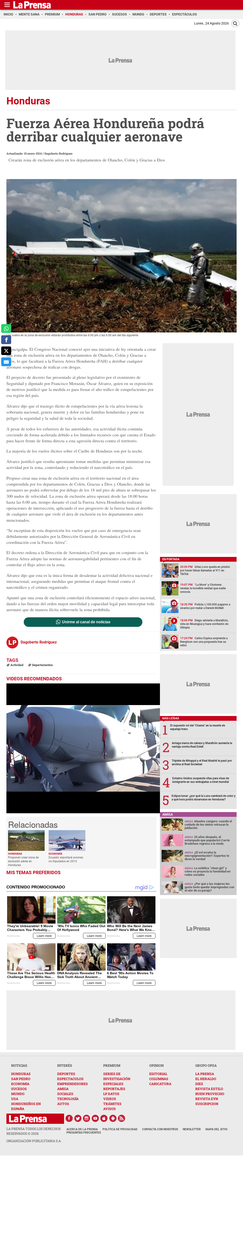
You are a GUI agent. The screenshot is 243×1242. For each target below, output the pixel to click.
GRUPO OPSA (206, 1065)
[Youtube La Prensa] (95, 1118)
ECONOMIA (20, 1083)
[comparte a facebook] (6, 339)
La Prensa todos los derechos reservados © (33, 1131)
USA (14, 1098)
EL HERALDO (205, 1078)
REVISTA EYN (206, 1098)
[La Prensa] (28, 1119)
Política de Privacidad (120, 1129)
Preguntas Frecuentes (83, 1132)
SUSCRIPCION (206, 1103)
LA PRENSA (204, 1074)
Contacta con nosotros (160, 1129)
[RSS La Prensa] (122, 1118)
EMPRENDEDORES (72, 1083)
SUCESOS (19, 1088)
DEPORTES (66, 1074)
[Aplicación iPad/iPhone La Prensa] (104, 1118)
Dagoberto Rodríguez (58, 153)
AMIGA (63, 1088)
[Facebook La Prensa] (69, 1118)
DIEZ (199, 1083)
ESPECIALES (113, 1083)
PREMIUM (111, 1065)
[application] (83, 748)
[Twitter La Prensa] (78, 1118)
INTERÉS (64, 1065)
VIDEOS (109, 1098)
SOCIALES (65, 1093)
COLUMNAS (158, 1078)
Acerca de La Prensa (82, 1129)
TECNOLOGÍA (68, 1098)
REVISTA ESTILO (209, 1088)
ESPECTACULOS (70, 1078)
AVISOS (109, 1108)
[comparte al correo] (6, 361)
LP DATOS (111, 1093)
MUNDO (17, 1093)
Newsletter (192, 1129)
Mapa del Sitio (216, 1129)
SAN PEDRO (20, 1078)
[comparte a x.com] (6, 350)
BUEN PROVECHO (209, 1093)
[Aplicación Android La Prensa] (113, 1118)
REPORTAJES (114, 1088)
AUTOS (63, 1103)
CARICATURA (160, 1083)
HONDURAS (21, 1074)
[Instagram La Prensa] (86, 1118)
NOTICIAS (19, 1065)
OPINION (156, 1065)
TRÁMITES (112, 1103)
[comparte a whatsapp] (6, 328)
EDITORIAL (158, 1074)
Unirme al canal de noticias (86, 622)
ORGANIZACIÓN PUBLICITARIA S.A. (33, 1141)
